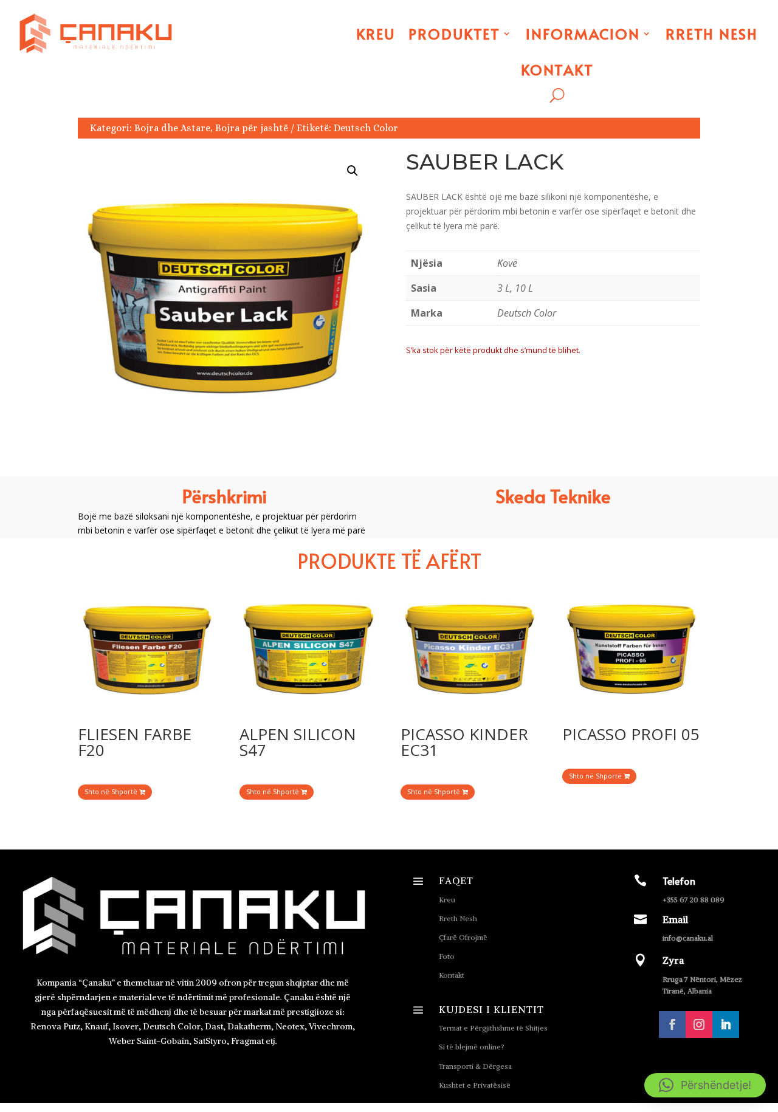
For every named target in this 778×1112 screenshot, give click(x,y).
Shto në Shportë (111, 791)
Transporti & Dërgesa (475, 1066)
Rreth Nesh (712, 34)
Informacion (583, 34)
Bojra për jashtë (251, 128)
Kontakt (557, 70)
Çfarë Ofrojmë (463, 937)
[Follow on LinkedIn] (725, 1024)
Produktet (454, 34)
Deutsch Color (366, 128)
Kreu (375, 34)
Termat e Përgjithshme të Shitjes (493, 1027)
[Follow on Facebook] (672, 1024)
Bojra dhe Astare (172, 128)
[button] (352, 171)
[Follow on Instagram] (699, 1024)
